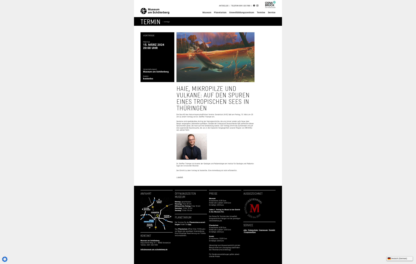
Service (271, 12)
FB (254, 5)
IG (257, 5)
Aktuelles (223, 6)
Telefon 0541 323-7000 (240, 6)
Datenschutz (253, 230)
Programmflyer (250, 232)
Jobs (245, 230)
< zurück (179, 177)
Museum (206, 12)
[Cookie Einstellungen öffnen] (4, 261)
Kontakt (272, 230)
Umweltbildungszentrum (241, 12)
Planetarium (220, 12)
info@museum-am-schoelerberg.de (154, 249)
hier (189, 224)
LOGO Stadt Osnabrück (270, 5)
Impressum (263, 230)
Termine (261, 12)
